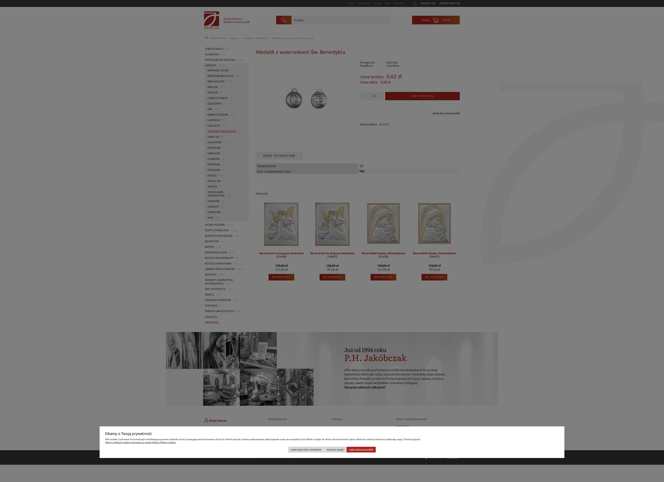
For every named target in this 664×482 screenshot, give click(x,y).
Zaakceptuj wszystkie (361, 449)
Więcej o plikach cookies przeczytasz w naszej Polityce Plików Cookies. (140, 442)
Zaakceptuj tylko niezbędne (306, 449)
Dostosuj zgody (335, 449)
